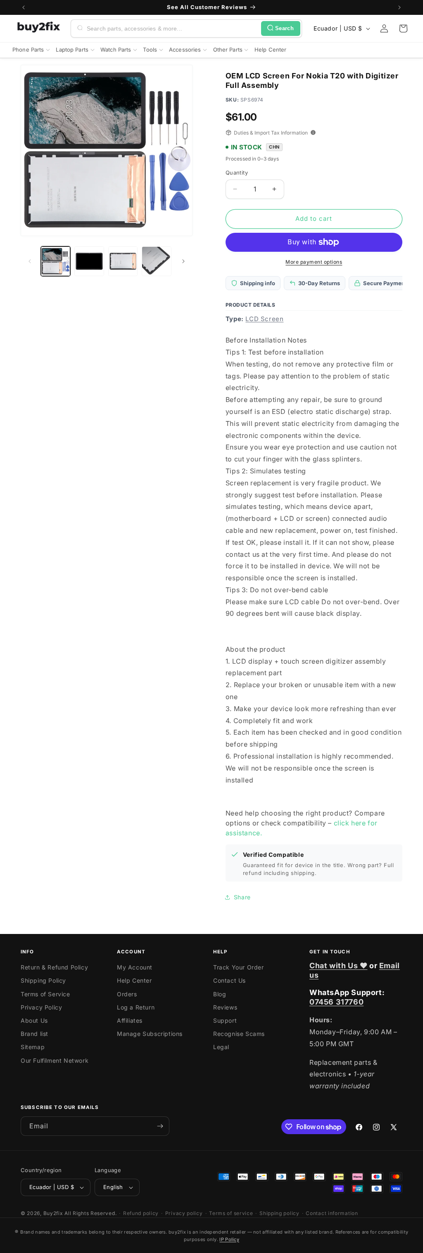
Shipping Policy (43, 980)
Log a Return (135, 1007)
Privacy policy (184, 1213)
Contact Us (229, 980)
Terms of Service (45, 994)
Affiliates (130, 1020)
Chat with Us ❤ (338, 965)
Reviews (225, 1007)
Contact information (332, 1213)
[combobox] (172, 28)
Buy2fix (53, 1213)
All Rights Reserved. (90, 1213)
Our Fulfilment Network (54, 1060)
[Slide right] (183, 261)
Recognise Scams (239, 1033)
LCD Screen (264, 319)
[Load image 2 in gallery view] (89, 261)
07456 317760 (336, 1002)
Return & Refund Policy (54, 967)
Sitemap (33, 1046)
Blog (219, 994)
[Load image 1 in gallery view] (55, 261)
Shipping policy (279, 1213)
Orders (127, 994)
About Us (34, 1020)
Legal (221, 1046)
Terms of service (231, 1213)
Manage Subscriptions (150, 1033)
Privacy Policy (41, 1007)
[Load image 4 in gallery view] (156, 261)
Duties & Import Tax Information (271, 133)
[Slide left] (30, 261)
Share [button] (242, 897)
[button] (403, 28)
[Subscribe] (160, 1126)
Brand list (34, 1033)
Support (225, 1020)
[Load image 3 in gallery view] (123, 261)
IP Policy (229, 1239)
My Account (134, 967)
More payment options (313, 262)
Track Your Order (238, 967)
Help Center (134, 980)
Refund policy (141, 1213)
